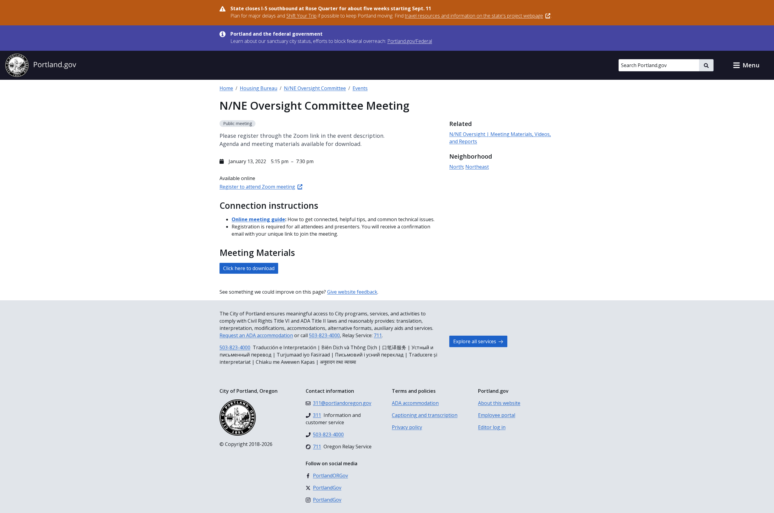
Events (360, 88)
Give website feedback (352, 292)
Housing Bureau (258, 88)
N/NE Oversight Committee (315, 88)
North (456, 166)
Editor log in (492, 427)
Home (226, 88)
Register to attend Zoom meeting (257, 186)
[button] (746, 65)
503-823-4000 (324, 335)
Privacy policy (407, 427)
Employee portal (496, 415)
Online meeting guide (258, 219)
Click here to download (249, 268)
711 (378, 335)
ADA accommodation (415, 403)
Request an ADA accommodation (256, 335)
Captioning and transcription (424, 415)
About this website (499, 403)
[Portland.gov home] (40, 65)
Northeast (477, 166)
